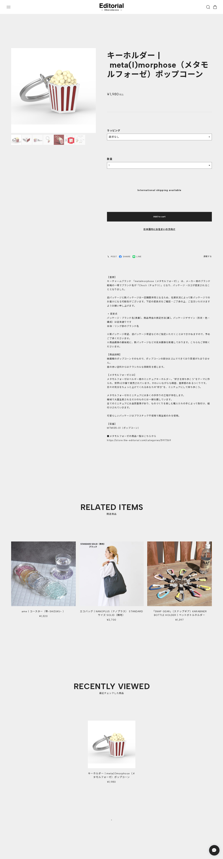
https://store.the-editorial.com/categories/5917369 (139, 440)
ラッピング (113, 130)
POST (114, 256)
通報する (207, 257)
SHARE (127, 256)
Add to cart (159, 217)
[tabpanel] (111, 755)
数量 (109, 159)
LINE (138, 256)
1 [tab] (111, 820)
